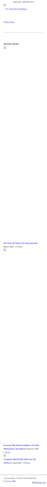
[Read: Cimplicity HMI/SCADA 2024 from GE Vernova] (6, 455)
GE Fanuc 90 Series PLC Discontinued (20, 243)
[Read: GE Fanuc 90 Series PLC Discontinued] (6, 48)
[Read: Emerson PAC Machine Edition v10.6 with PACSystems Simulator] (6, 250)
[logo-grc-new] (20, 9)
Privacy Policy (9, 22)
